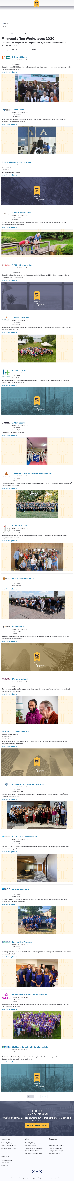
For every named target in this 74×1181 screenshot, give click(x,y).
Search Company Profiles (8, 1145)
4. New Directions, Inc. (21, 213)
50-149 (14, 50)
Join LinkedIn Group (7, 1163)
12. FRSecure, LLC (20, 627)
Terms (49, 1178)
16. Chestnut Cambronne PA (24, 837)
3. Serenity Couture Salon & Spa (16, 162)
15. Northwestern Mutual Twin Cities (28, 784)
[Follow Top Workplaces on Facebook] (33, 1171)
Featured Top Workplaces (8, 1148)
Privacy (54, 1178)
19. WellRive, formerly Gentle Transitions (30, 994)
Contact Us (4, 1165)
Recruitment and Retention (56, 1145)
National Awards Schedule (32, 1151)
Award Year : (28, 50)
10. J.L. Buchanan (19, 526)
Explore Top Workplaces (37, 1125)
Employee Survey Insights (56, 1151)
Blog (50, 1143)
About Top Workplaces (31, 1143)
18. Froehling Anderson (22, 942)
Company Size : (7, 50)
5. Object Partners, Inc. (22, 265)
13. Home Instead (20, 679)
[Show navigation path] (12, 33)
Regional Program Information (34, 1148)
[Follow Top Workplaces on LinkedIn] (40, 1171)
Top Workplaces (5, 33)
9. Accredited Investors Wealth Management (32, 473)
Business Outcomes (54, 1153)
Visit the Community (7, 1160)
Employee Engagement (55, 1148)
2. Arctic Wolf (18, 110)
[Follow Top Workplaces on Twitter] (37, 1171)
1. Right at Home (19, 57)
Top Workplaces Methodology (33, 1153)
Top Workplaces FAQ (31, 1145)
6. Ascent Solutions (20, 318)
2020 (34, 50)
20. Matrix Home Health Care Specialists (30, 1047)
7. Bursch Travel (19, 370)
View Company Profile (9, 72)
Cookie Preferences (61, 1178)
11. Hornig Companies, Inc (23, 578)
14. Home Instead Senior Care (15, 732)
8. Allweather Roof (20, 423)
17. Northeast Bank (20, 889)
